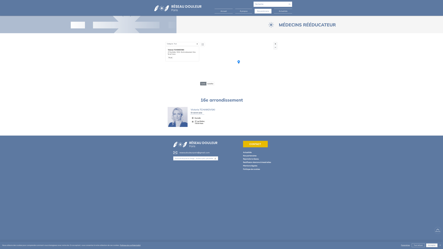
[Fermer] (440, 245)
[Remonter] (437, 230)
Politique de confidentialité (130, 245)
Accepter (432, 245)
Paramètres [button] (405, 245)
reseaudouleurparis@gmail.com (194, 152)
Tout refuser (418, 245)
